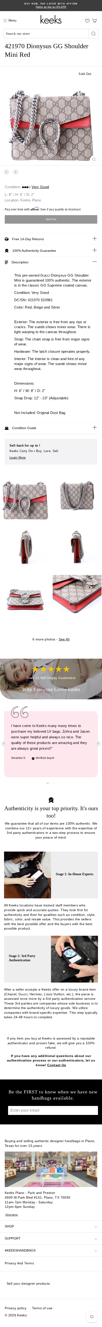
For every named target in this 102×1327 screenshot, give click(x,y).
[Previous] (6, 172)
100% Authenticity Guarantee (34, 250)
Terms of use (42, 1308)
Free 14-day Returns (28, 239)
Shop (9, 1226)
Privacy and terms (19, 1263)
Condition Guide (24, 428)
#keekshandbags (20, 1250)
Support (13, 1238)
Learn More (17, 457)
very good (40, 187)
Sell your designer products (28, 1283)
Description (20, 262)
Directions (11, 1214)
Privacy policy (15, 1308)
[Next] (16, 172)
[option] (51, 5)
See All (64, 639)
